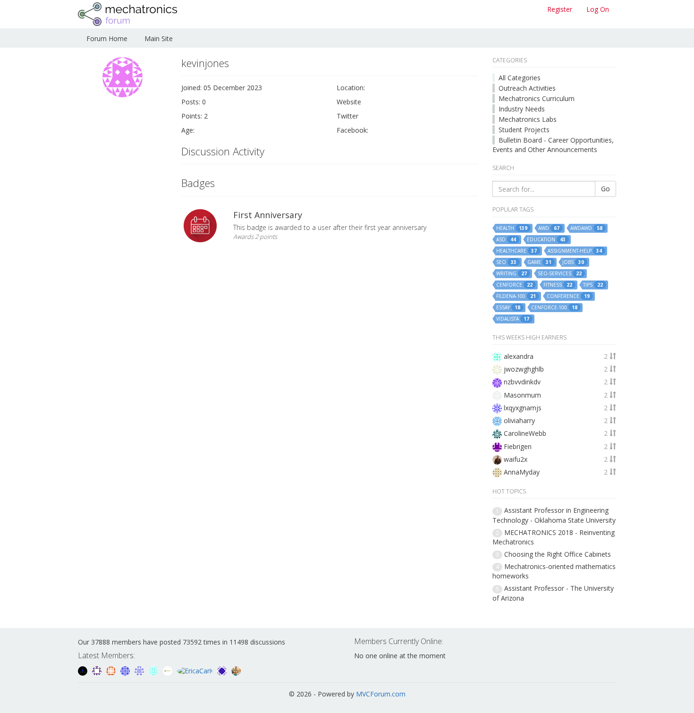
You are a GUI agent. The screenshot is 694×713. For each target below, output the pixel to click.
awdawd (586, 228)
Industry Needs (522, 108)
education (546, 239)
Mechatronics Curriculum (537, 98)
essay (508, 307)
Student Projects (524, 129)
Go (605, 188)
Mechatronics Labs (528, 119)
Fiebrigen (518, 446)
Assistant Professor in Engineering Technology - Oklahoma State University (554, 515)
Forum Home (106, 38)
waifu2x (515, 459)
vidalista (512, 319)
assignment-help (575, 251)
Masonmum (522, 394)
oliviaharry (519, 420)
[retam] (154, 669)
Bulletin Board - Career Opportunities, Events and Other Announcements (553, 145)
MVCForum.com (381, 693)
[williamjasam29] (168, 669)
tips (593, 285)
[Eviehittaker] (97, 669)
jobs (573, 262)
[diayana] (223, 669)
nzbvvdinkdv (522, 381)
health (511, 228)
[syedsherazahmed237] (236, 669)
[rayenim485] (112, 669)
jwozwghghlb (524, 369)
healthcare (516, 251)
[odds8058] (83, 669)
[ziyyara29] (140, 669)
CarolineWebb (525, 433)
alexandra (518, 356)
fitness (557, 285)
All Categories (520, 77)
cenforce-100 (554, 307)
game (539, 262)
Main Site (158, 38)
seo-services (560, 273)
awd (548, 228)
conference (568, 296)
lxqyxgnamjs (523, 407)
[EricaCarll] (195, 669)
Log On (597, 9)
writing (511, 273)
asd (506, 239)
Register (559, 9)
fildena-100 (516, 296)
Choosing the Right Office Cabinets (557, 554)
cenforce (514, 285)
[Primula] (126, 669)
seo (506, 262)
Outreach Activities (527, 88)
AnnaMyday (522, 471)
